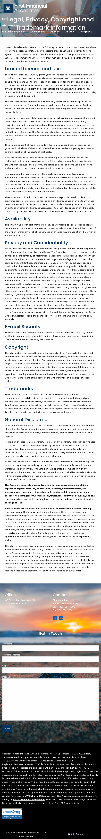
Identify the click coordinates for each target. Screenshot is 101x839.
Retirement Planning (30, 44)
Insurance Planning (80, 44)
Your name (17, 643)
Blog (4, 70)
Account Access (11, 63)
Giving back (85, 31)
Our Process (8, 44)
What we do (8, 38)
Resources (7, 50)
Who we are (8, 25)
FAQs (27, 63)
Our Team (55, 31)
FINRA (73, 753)
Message (16, 676)
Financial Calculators (60, 57)
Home (5, 19)
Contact (6, 76)
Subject (15, 665)
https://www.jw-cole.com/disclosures (75, 796)
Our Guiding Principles (13, 31)
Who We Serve (37, 31)
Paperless (39, 63)
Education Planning (55, 44)
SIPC (79, 753)
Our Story (70, 31)
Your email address (21, 654)
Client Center (9, 57)
